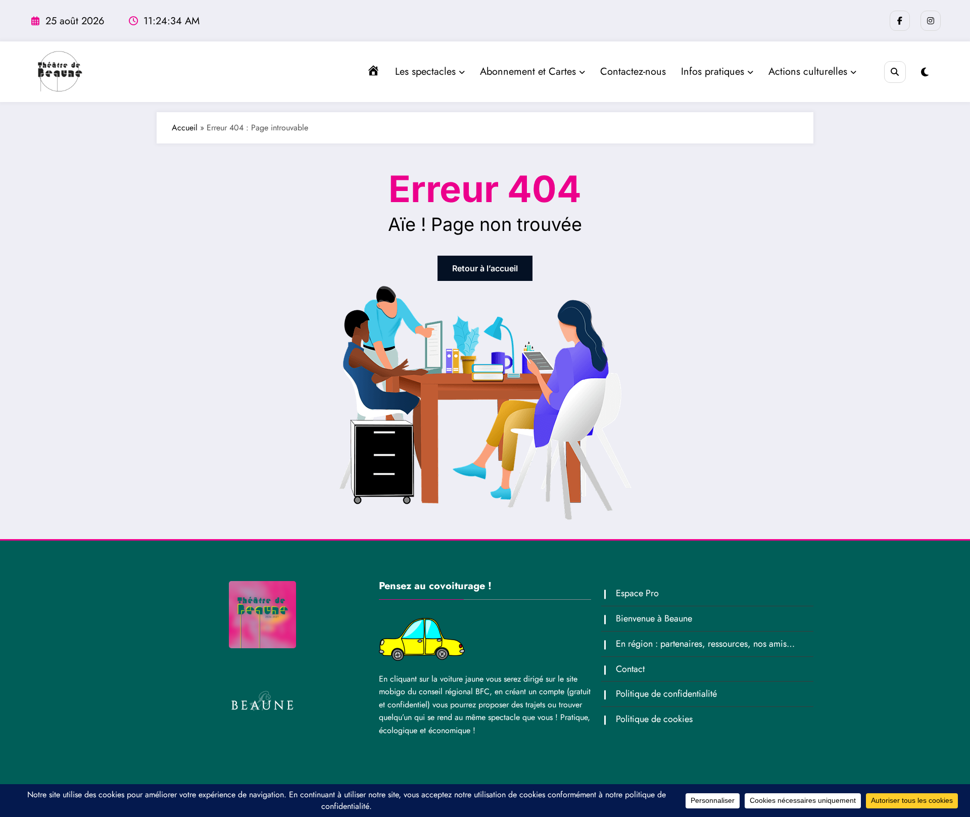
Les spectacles (425, 71)
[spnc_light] (925, 72)
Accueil (185, 127)
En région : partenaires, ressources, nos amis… (705, 643)
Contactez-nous (633, 71)
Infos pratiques (712, 71)
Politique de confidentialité (666, 693)
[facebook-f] (900, 21)
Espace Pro (637, 593)
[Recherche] (895, 72)
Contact (630, 669)
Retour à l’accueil (485, 268)
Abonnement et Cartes (528, 71)
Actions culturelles (807, 71)
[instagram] (930, 21)
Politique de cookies (654, 719)
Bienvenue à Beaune (654, 618)
